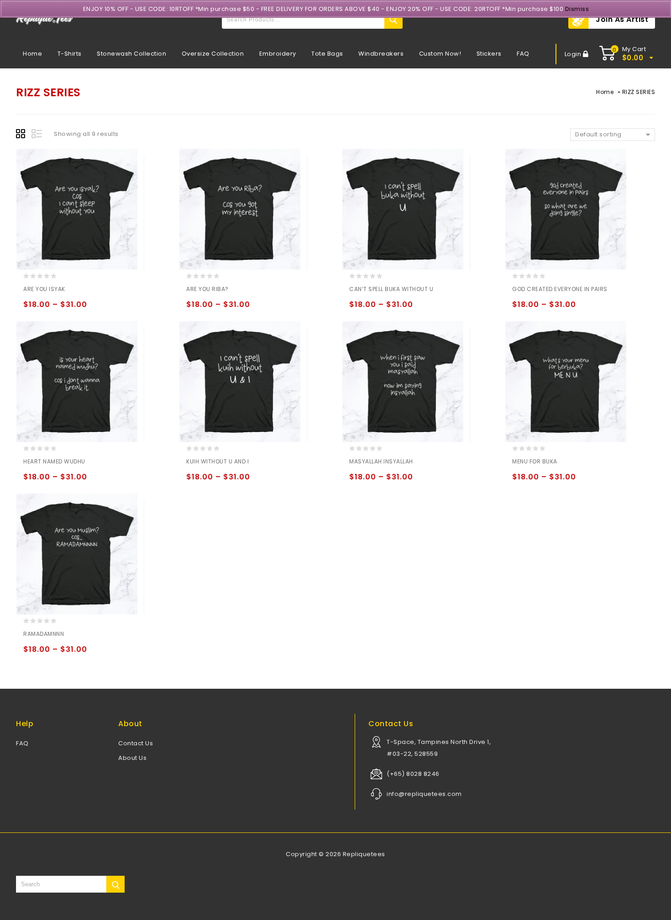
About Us (132, 758)
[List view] (37, 135)
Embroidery (277, 53)
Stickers (489, 53)
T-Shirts (70, 53)
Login (574, 54)
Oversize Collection (213, 53)
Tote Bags (327, 53)
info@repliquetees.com (424, 794)
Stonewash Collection (131, 53)
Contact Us (135, 743)
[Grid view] (22, 135)
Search (393, 19)
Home (32, 53)
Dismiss (577, 9)
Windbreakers (381, 53)
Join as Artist (622, 19)
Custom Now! (440, 53)
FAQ (523, 53)
